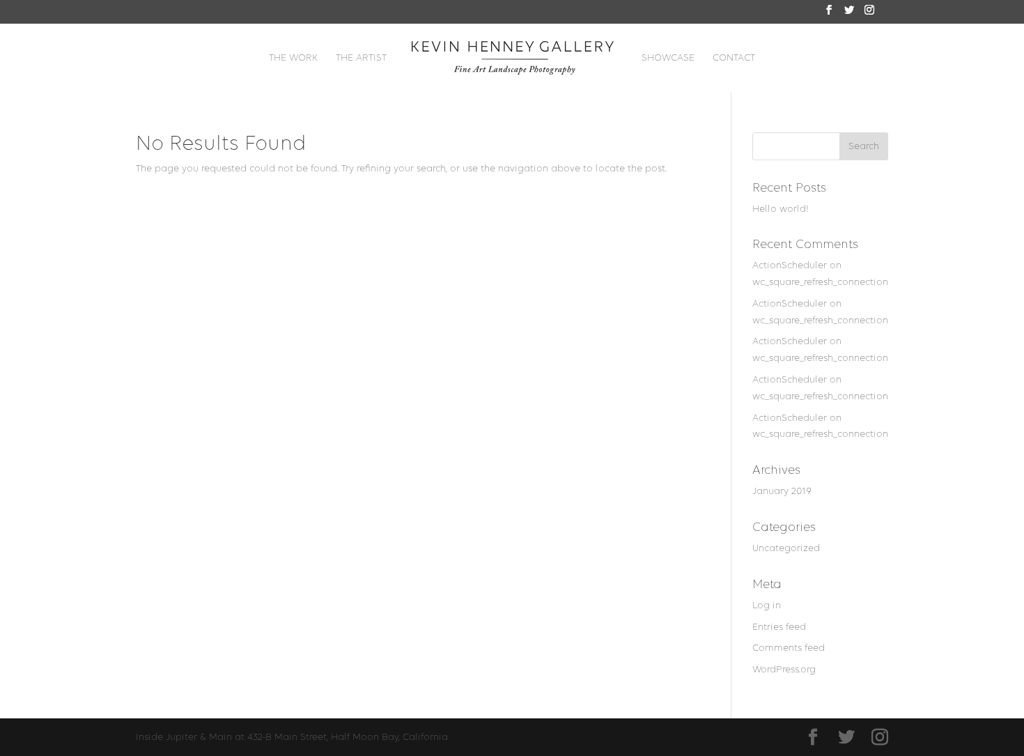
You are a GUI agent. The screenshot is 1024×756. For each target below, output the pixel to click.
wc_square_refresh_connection (820, 282)
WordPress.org (784, 669)
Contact (734, 58)
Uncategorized (786, 548)
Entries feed (779, 627)
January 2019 (782, 491)
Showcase (668, 58)
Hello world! (780, 208)
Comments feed (788, 647)
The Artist (361, 58)
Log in (766, 605)
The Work (293, 58)
